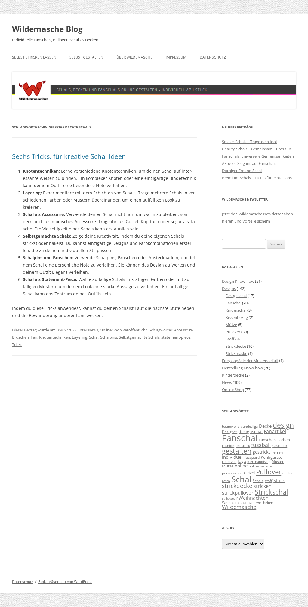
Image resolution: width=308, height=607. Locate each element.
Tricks (17, 344)
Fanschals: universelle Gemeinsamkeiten (258, 156)
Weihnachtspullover (238, 502)
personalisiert (233, 472)
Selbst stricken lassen (34, 57)
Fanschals (267, 439)
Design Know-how (238, 281)
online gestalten (261, 466)
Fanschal (233, 303)
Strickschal (271, 492)
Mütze (231, 324)
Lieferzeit (229, 462)
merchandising (258, 462)
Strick (279, 480)
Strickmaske (236, 353)
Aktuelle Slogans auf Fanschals (249, 163)
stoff (268, 480)
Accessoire (183, 330)
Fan (34, 337)
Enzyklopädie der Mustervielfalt (250, 360)
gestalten (236, 451)
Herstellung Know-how (242, 368)
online (241, 466)
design (283, 425)
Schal (93, 337)
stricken (263, 486)
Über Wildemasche (134, 57)
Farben (283, 439)
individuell (233, 457)
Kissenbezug (237, 317)
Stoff (230, 339)
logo (242, 461)
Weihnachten (254, 497)
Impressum (176, 57)
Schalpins (108, 337)
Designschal (236, 295)
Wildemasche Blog (47, 28)
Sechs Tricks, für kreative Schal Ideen (69, 156)
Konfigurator (272, 457)
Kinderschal (236, 310)
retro (226, 481)
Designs (229, 288)
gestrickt (261, 452)
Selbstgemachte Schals (139, 337)
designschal (251, 431)
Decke (265, 426)
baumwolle (230, 426)
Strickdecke (236, 346)
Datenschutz (213, 57)
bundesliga (249, 426)
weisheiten (264, 503)
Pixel (250, 473)
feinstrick (243, 446)
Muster (278, 461)
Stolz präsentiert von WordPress (65, 581)
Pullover (233, 331)
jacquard (252, 457)
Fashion (228, 446)
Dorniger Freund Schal (242, 170)
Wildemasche (239, 506)
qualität (288, 473)
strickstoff (229, 498)
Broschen (20, 337)
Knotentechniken (54, 337)
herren (277, 452)
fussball (261, 444)
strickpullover (238, 492)
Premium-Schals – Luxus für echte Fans (257, 177)
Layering (79, 337)
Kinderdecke (233, 375)
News (93, 330)
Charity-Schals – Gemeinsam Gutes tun (256, 149)
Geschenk (279, 446)
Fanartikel (275, 431)
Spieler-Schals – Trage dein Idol (249, 141)
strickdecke (237, 485)
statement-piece (175, 337)
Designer (229, 431)
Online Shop (111, 330)
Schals (258, 480)
